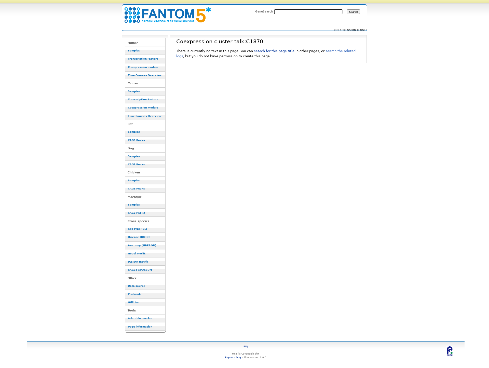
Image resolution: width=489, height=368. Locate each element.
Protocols (134, 294)
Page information (140, 326)
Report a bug (233, 357)
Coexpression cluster (347, 30)
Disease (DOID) (139, 237)
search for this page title (274, 51)
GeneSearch (264, 11)
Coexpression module (143, 67)
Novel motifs (137, 253)
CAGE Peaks (136, 140)
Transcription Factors (143, 58)
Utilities (133, 302)
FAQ (245, 346)
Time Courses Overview (144, 75)
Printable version (140, 318)
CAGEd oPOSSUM (140, 269)
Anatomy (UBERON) (142, 245)
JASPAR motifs (138, 261)
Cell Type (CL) (137, 228)
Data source (136, 285)
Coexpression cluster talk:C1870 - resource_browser (165, 12)
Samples (134, 50)
